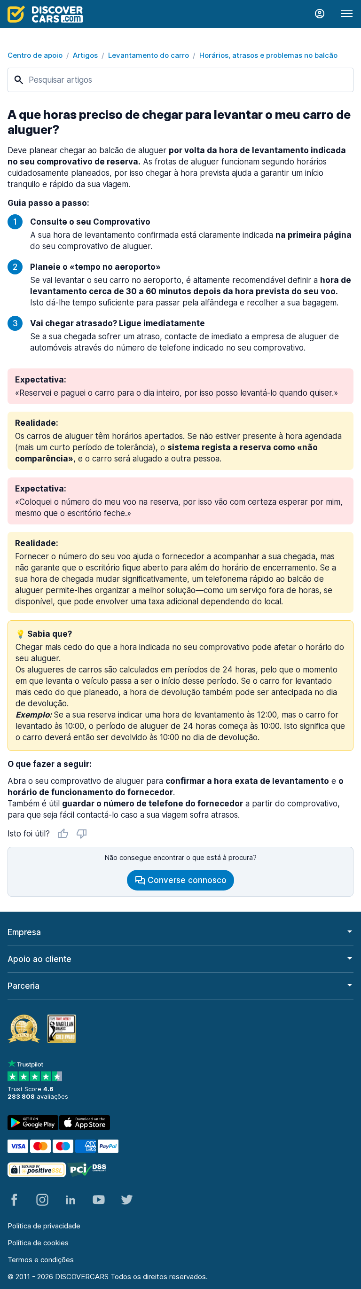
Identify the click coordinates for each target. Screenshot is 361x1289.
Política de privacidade (44, 1225)
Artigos (85, 55)
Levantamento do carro (148, 55)
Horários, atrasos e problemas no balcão (268, 55)
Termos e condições (41, 1259)
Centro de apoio (35, 55)
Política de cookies (38, 1242)
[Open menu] (347, 14)
